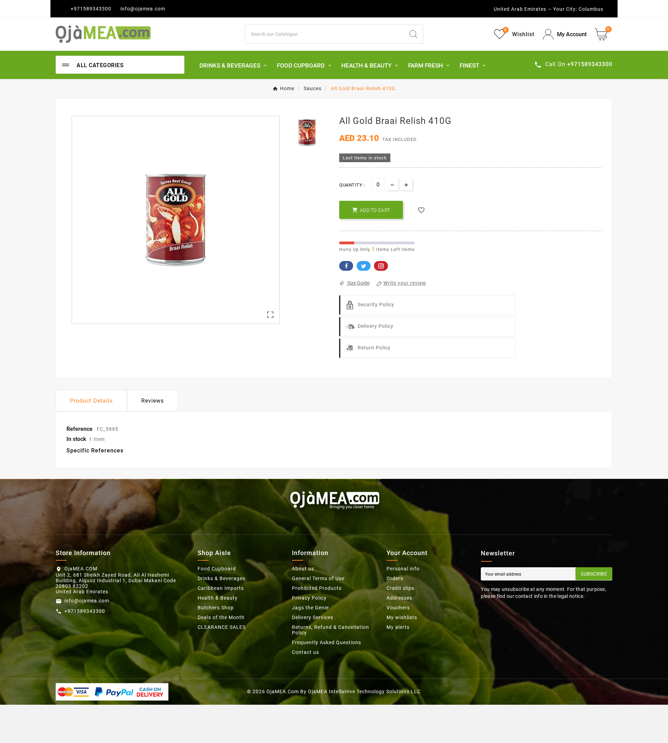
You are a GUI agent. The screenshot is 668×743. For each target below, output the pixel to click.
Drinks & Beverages (221, 578)
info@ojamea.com (142, 8)
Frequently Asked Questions (326, 642)
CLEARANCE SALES (222, 627)
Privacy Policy (309, 598)
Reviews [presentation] (152, 400)
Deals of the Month (221, 617)
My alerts (398, 627)
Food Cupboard (217, 568)
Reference (80, 429)
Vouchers (398, 607)
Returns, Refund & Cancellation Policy (330, 629)
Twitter (364, 266)
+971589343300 (91, 8)
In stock (76, 439)
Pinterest (381, 266)
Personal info (403, 568)
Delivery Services (312, 617)
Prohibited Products (317, 588)
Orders (395, 578)
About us (303, 568)
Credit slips (400, 588)
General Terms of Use (318, 578)
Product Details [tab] (91, 400)
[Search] (413, 34)
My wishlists (402, 617)
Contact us (305, 652)
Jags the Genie (310, 607)
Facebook (346, 266)
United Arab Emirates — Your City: (535, 9)
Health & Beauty (218, 598)
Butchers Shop (216, 607)
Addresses (399, 598)
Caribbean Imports (221, 588)
